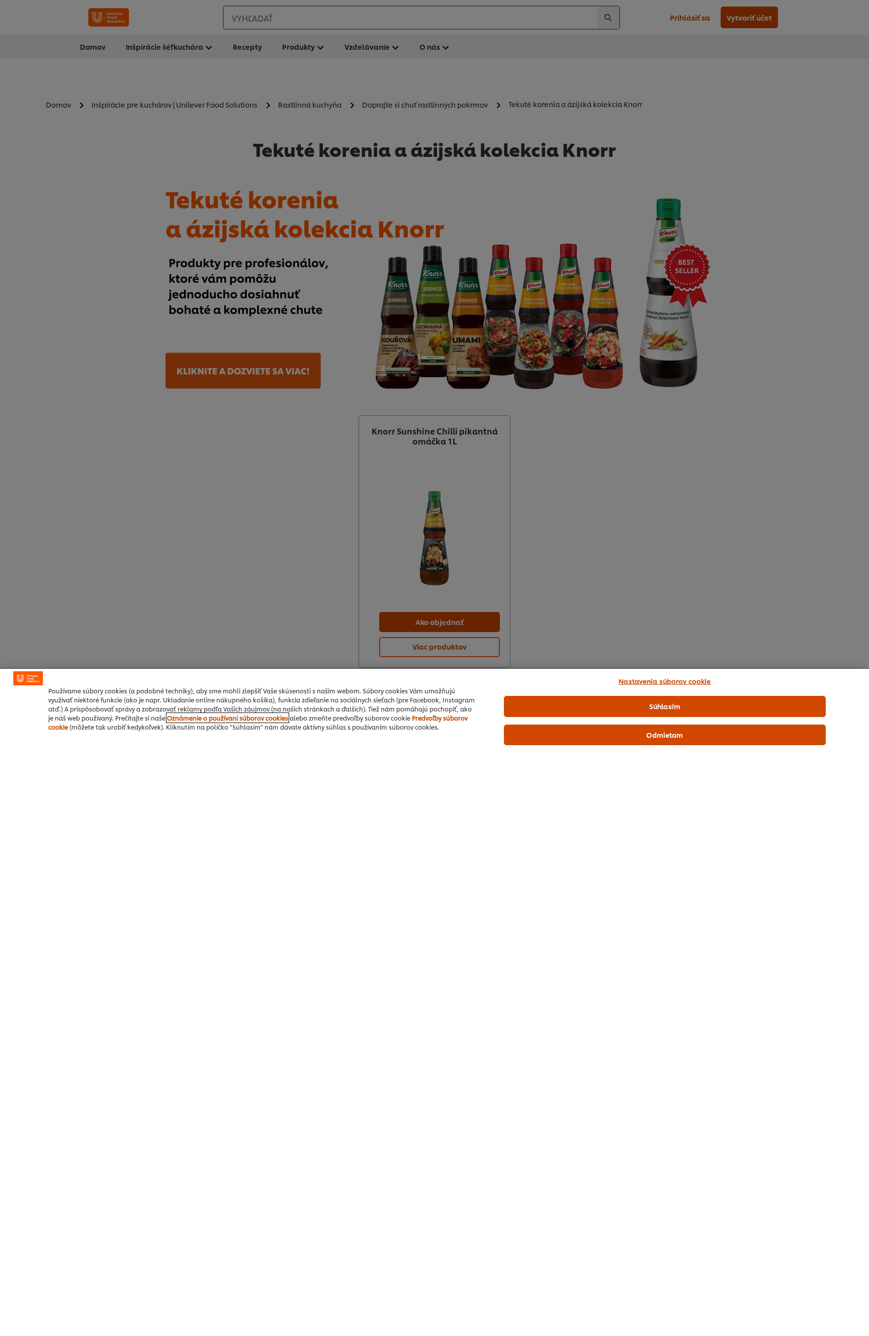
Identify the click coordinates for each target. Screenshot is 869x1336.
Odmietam (664, 734)
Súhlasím (664, 705)
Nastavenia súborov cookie (665, 680)
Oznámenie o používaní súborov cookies (227, 718)
